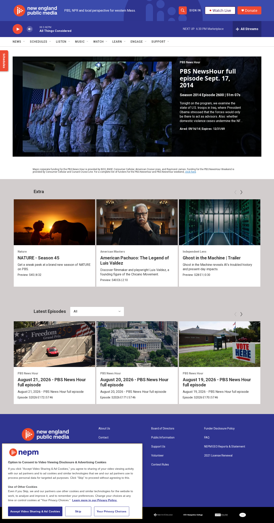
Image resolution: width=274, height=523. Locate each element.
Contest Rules (160, 464)
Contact (103, 437)
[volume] (29, 29)
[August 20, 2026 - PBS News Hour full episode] (137, 344)
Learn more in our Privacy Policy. (94, 500)
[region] (72, 481)
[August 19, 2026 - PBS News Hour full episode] (219, 344)
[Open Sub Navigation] (24, 41)
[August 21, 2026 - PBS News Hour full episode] (54, 344)
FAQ (206, 437)
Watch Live (222, 10)
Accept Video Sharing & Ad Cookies (35, 511)
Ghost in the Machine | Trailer (212, 257)
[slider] (36, 29)
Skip (78, 511)
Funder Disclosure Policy (219, 428)
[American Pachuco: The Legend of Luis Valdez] (137, 222)
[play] (17, 29)
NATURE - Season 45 (38, 257)
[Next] (241, 192)
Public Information (163, 437)
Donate (251, 10)
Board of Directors (162, 428)
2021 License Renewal (218, 455)
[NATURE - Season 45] (54, 222)
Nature (22, 251)
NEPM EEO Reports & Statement (224, 446)
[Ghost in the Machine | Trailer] (219, 222)
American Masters (112, 251)
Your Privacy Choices (111, 511)
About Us (104, 428)
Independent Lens (194, 251)
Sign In (195, 10)
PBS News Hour (190, 62)
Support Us (158, 446)
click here (190, 171)
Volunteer (157, 455)
